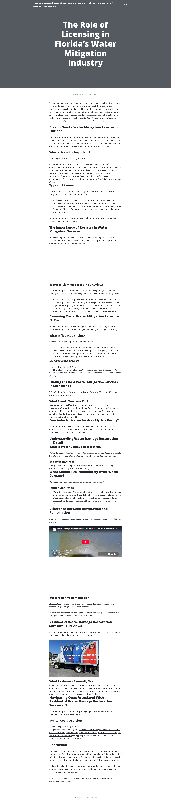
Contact (135, 5)
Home (125, 5)
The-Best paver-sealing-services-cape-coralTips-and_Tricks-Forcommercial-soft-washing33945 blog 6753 (73, 5)
